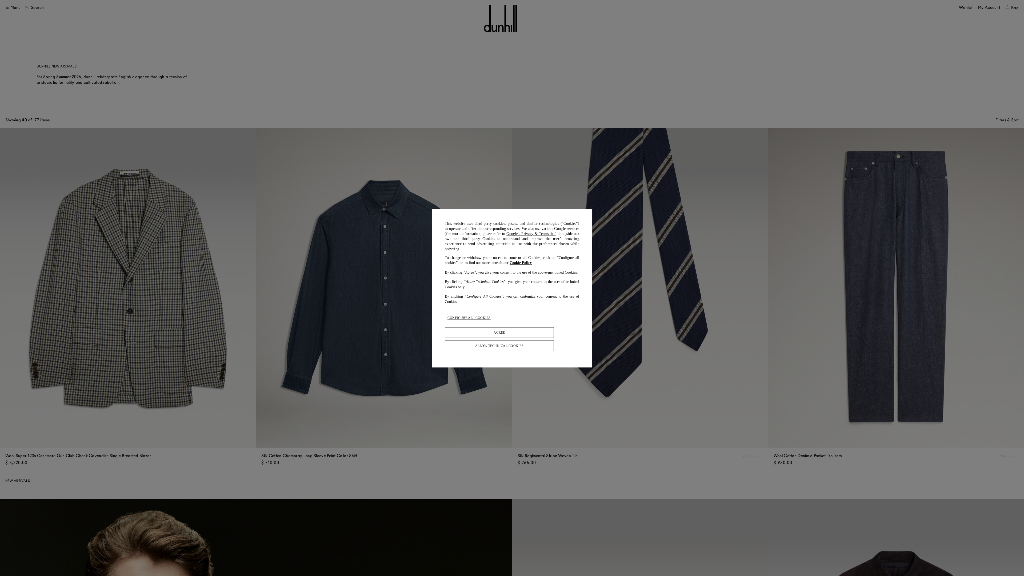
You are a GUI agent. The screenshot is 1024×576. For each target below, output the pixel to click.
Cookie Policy (521, 263)
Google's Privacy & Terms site (530, 234)
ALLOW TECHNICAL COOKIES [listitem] (499, 346)
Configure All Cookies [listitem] (469, 318)
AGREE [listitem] (499, 332)
